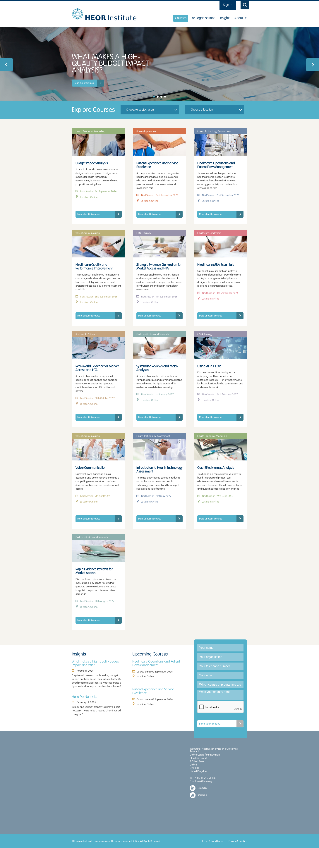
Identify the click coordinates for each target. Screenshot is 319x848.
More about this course (88, 214)
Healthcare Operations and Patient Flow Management (156, 663)
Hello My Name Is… (86, 697)
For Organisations (203, 18)
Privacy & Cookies (238, 841)
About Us (240, 18)
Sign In (227, 5)
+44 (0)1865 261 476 (204, 778)
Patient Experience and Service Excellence (153, 691)
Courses (180, 18)
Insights (224, 18)
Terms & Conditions (212, 841)
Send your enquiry (209, 723)
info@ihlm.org (204, 781)
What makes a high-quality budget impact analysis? (95, 663)
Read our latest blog (84, 83)
